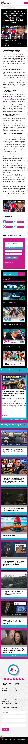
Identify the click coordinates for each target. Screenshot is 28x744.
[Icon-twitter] (8, 679)
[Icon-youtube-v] (20, 679)
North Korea (18, 697)
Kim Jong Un (4, 699)
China (16, 703)
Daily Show (7, 43)
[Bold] (6, 248)
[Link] (18, 248)
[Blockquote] (16, 248)
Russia (16, 695)
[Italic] (8, 248)
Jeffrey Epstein (5, 701)
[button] (3, 388)
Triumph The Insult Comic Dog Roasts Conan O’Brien (13, 509)
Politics (5, 45)
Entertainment (21, 43)
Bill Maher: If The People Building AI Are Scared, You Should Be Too (12, 621)
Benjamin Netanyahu (6, 703)
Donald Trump (14, 43)
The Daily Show (18, 54)
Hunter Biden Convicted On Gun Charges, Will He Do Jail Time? (13, 451)
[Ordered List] (13, 248)
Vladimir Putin (5, 695)
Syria (16, 690)
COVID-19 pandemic (8, 99)
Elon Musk (4, 690)
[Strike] (11, 248)
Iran (16, 699)
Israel (16, 701)
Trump (19, 157)
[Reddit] (23, 679)
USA (15, 688)
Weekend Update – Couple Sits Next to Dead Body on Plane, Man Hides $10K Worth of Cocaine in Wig (14, 563)
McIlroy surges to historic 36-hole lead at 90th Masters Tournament (13, 593)
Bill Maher (4, 692)
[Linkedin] (14, 679)
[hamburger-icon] (26, 3)
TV (8, 45)
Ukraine (16, 692)
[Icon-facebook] (5, 679)
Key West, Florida (9, 535)
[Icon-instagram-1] (11, 679)
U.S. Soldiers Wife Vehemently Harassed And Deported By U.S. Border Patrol (14, 650)
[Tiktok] (17, 679)
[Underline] (10, 248)
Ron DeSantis (5, 697)
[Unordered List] (15, 248)
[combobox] (10, 274)
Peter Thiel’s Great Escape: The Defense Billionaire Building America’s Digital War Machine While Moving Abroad (14, 480)
